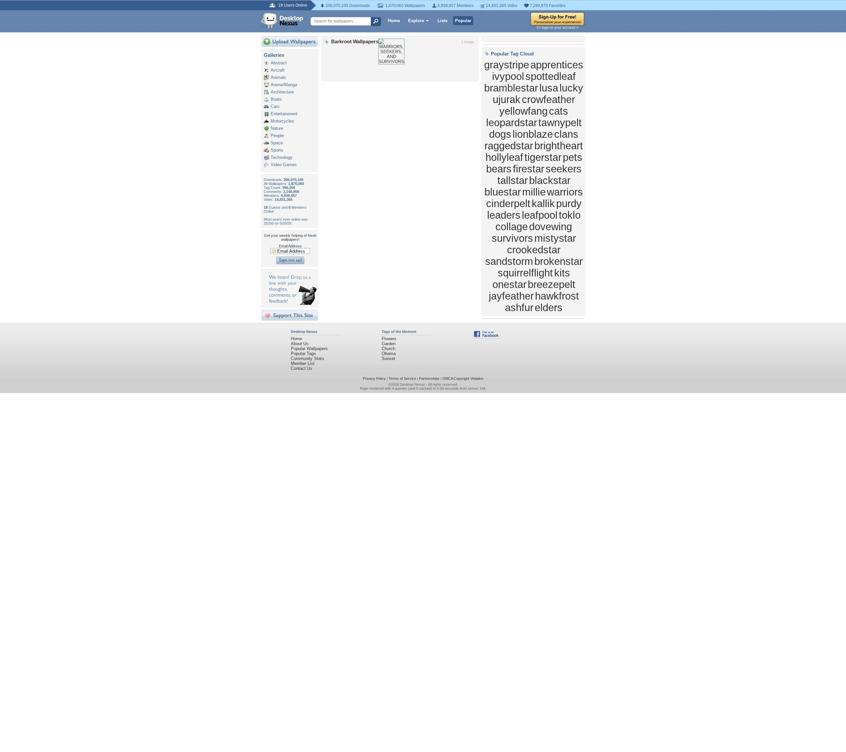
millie (534, 191)
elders (548, 307)
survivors (512, 238)
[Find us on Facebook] (486, 336)
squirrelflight (525, 272)
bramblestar (511, 87)
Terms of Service (402, 378)
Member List (303, 363)
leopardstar (511, 122)
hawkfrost (557, 296)
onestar (509, 284)
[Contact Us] (292, 303)
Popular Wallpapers (309, 348)
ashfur (519, 307)
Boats (276, 99)
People (277, 135)
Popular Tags (303, 353)
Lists (442, 20)
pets (572, 157)
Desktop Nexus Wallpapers (282, 20)
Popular (463, 20)
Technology (281, 157)
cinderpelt (508, 203)
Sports (277, 150)
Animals (278, 77)
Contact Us (301, 368)
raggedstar (508, 145)
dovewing (550, 226)
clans (566, 134)
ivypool (508, 76)
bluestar (502, 191)
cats (558, 111)
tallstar (512, 180)
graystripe (506, 64)
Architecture (282, 92)
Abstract (279, 62)
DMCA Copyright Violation (462, 378)
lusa (548, 87)
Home (394, 20)
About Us (300, 343)
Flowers (389, 338)
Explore (416, 20)
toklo (570, 215)
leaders (503, 215)
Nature (277, 128)
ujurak (506, 99)
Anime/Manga (284, 84)
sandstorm (509, 261)
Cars (275, 106)
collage (511, 226)
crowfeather (548, 99)
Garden (389, 343)
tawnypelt (560, 122)
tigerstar (542, 157)
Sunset (388, 358)
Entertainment (284, 113)
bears (499, 168)
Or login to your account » (557, 27)
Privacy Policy (374, 378)
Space (277, 142)
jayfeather (511, 296)
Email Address (290, 246)
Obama (389, 353)
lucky (571, 87)
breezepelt (551, 284)
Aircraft (278, 70)
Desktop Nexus (412, 384)
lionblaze (533, 134)
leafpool (540, 215)
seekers (564, 168)
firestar (528, 168)
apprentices (556, 64)
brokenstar (558, 261)
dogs (500, 134)
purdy (569, 203)
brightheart (558, 145)
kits (562, 272)
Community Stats (307, 358)
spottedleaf (550, 76)
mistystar (555, 238)
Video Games (284, 164)
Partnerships (429, 378)
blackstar (549, 180)
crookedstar (533, 249)
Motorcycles (282, 121)
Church (388, 348)
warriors (565, 191)
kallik (543, 203)
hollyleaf (504, 157)
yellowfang (523, 111)
